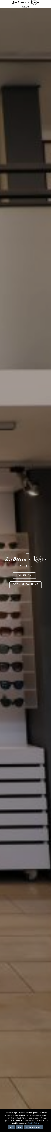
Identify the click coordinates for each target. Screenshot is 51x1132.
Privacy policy (33, 1127)
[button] (3, 4)
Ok (11, 1127)
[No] (47, 1121)
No (19, 1127)
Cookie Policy (33, 1123)
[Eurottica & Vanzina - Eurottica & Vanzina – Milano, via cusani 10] (25, 4)
